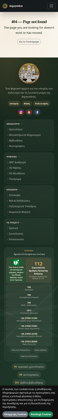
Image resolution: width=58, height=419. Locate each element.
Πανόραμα (15, 179)
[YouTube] (29, 112)
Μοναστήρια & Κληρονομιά (25, 135)
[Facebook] (37, 112)
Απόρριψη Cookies (15, 414)
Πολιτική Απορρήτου (20, 350)
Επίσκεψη (14, 195)
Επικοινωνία (16, 239)
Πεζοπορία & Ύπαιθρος (22, 206)
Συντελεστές (16, 233)
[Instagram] (21, 112)
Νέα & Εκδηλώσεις (19, 200)
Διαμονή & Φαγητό (19, 212)
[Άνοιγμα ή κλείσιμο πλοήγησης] (51, 6)
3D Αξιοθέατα (17, 173)
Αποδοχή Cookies (41, 414)
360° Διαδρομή (17, 162)
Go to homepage (29, 41)
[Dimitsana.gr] (29, 73)
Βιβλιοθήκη (15, 140)
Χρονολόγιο (16, 129)
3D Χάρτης (15, 167)
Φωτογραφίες (17, 146)
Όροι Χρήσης (41, 350)
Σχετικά (13, 228)
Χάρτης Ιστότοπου (29, 356)
